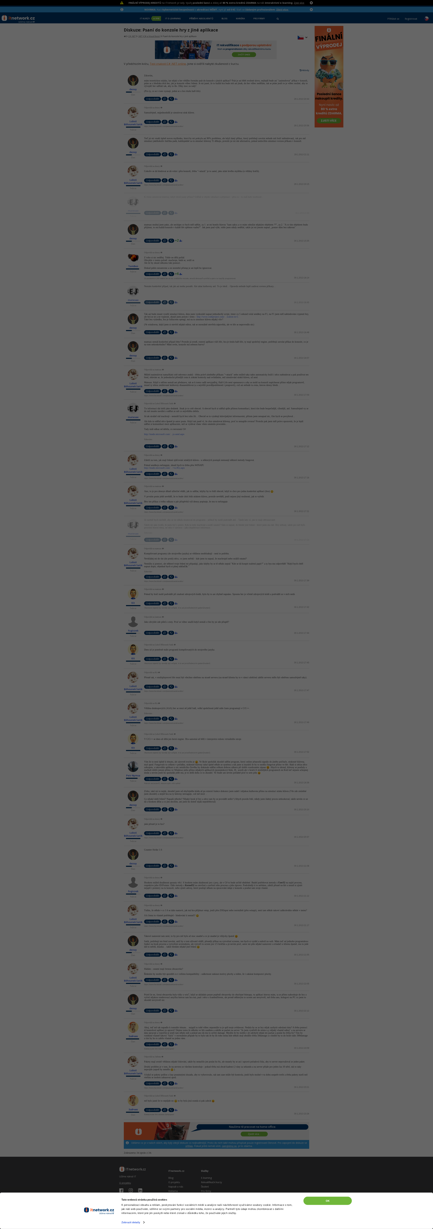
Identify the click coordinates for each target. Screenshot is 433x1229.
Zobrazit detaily (130, 1222)
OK (328, 1200)
